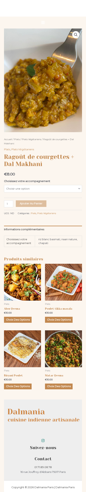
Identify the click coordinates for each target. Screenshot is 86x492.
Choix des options (18, 319)
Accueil (8, 139)
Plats (17, 139)
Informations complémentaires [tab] (24, 229)
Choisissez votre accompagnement (27, 181)
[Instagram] (43, 440)
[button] (75, 34)
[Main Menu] (43, 22)
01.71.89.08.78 (43, 467)
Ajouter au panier (31, 203)
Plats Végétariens (31, 139)
